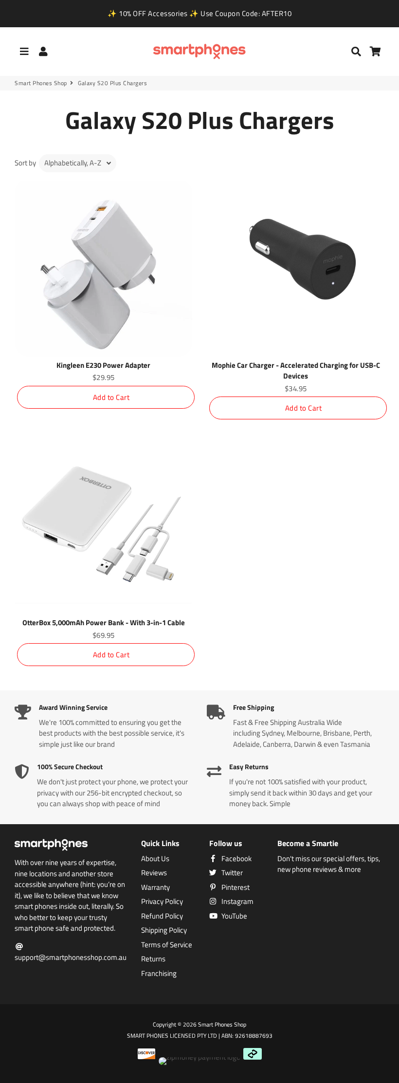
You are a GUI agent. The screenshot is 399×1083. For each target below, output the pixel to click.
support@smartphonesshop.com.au (71, 957)
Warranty (155, 887)
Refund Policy (162, 916)
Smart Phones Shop (41, 83)
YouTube (233, 916)
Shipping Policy (164, 930)
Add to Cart (111, 397)
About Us (155, 858)
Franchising (159, 973)
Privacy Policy (162, 901)
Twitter (231, 872)
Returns (153, 959)
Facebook (236, 858)
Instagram (237, 901)
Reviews (154, 872)
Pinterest (235, 887)
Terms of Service (166, 944)
